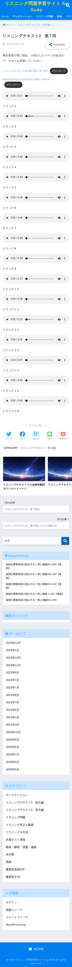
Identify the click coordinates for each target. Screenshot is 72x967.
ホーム (5, 16)
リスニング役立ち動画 (20, 824)
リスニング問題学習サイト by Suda (36, 6)
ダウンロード (59, 71)
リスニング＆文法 (17, 832)
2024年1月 (12, 650)
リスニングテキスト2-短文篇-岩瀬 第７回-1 (25, 71)
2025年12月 (13, 642)
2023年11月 (13, 665)
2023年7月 (12, 680)
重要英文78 (13, 876)
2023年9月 (12, 672)
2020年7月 (12, 754)
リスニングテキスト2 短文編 (38, 447)
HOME (38, 949)
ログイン (11, 902)
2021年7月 (12, 702)
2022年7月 (12, 687)
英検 (59, 16)
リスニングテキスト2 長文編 (25, 809)
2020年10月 (13, 732)
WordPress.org (16, 924)
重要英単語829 (15, 869)
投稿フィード (14, 909)
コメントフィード (17, 917)
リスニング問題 (44, 16)
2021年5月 (12, 717)
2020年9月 (12, 739)
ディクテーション (22, 16)
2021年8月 (12, 695)
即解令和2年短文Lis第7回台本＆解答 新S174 (26, 79)
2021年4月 (12, 724)
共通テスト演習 (15, 839)
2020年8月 (12, 747)
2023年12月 (13, 657)
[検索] (65, 541)
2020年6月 (12, 762)
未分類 (10, 854)
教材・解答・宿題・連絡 (21, 847)
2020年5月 (12, 769)
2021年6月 (12, 709)
